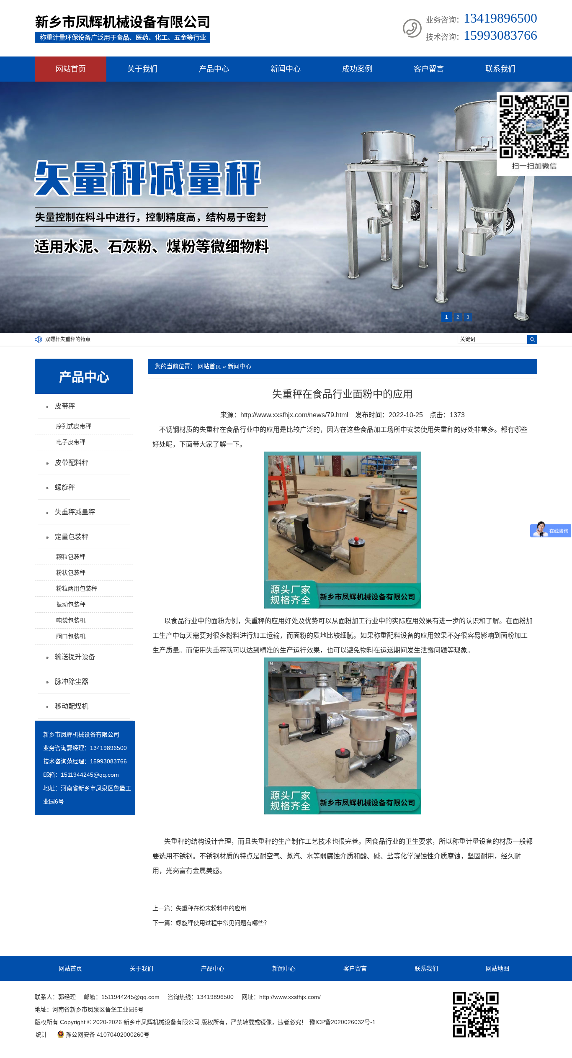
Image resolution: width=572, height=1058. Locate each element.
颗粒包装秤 (70, 556)
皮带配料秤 (71, 462)
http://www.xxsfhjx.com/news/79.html (294, 415)
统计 (41, 1034)
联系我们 (500, 69)
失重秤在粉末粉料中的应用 (211, 908)
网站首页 (71, 69)
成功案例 (357, 69)
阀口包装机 (70, 636)
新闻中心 (286, 69)
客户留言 (429, 69)
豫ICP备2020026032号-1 (342, 1022)
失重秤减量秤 (75, 512)
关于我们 (142, 69)
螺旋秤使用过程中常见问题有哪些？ (223, 922)
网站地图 (497, 968)
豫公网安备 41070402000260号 (107, 1034)
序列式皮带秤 (73, 426)
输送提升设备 (75, 656)
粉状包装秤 (70, 572)
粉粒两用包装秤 (76, 588)
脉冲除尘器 (71, 681)
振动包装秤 (70, 604)
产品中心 (214, 69)
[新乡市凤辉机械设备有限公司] (122, 41)
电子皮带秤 (70, 442)
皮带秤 (65, 406)
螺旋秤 (65, 487)
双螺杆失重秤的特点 (67, 339)
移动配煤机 (71, 706)
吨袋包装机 (70, 620)
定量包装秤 (71, 536)
